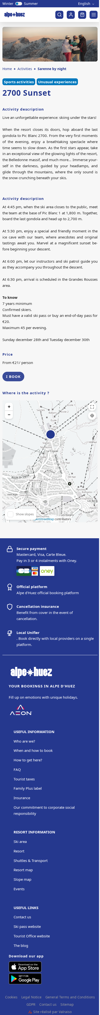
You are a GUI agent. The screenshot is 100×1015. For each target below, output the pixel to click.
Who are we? (24, 741)
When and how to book (33, 750)
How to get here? (28, 759)
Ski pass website (27, 926)
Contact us (22, 916)
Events (19, 888)
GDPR (30, 1004)
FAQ (17, 769)
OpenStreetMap (43, 519)
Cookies (11, 997)
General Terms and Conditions (70, 997)
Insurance (22, 797)
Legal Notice (31, 997)
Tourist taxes (24, 779)
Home (7, 68)
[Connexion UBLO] (5, 1011)
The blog (21, 945)
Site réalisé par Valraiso (50, 1012)
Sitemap (67, 1004)
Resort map (23, 869)
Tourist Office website (32, 935)
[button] (50, 437)
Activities (24, 68)
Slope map (22, 879)
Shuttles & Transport (31, 860)
